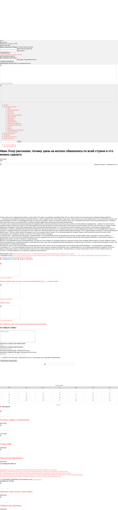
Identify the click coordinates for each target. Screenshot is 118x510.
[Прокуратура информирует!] (4, 454)
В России (7, 135)
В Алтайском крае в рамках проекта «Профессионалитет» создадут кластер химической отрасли (30, 476)
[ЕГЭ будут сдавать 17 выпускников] (4, 416)
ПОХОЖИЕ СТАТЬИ (9, 259)
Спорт (9, 126)
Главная (6, 105)
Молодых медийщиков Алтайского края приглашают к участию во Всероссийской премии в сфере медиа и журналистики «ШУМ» (41, 474)
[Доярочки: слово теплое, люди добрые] (4, 488)
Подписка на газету (10, 136)
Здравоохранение (13, 110)
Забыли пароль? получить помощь (11, 54)
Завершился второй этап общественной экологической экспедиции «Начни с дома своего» (28, 469)
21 (76, 397)
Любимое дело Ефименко (10, 506)
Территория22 (37, 479)
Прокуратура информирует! (11, 458)
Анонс (9, 128)
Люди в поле (5, 303)
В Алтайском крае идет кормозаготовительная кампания (23, 324)
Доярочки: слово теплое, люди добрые (16, 492)
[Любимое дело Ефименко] (4, 502)
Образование (11, 116)
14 (76, 395)
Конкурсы (10, 111)
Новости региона (9, 133)
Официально (11, 120)
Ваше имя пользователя (24, 48)
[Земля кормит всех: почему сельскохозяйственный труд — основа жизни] (10, 276)
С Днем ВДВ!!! (5, 444)
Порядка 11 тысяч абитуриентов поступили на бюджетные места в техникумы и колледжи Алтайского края (34, 471)
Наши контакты (9, 138)
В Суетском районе (10, 106)
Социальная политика (14, 125)
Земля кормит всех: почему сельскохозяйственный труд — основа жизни (29, 281)
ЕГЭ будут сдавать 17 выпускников (14, 420)
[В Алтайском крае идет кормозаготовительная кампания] (10, 319)
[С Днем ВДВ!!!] (4, 440)
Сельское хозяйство (14, 123)
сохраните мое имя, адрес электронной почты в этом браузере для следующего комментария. (31, 357)
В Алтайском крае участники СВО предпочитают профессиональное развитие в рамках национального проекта (35, 473)
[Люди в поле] (10, 297)
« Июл (58, 404)
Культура (10, 113)
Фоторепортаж (12, 131)
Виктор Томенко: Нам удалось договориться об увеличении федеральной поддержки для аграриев (43, 253)
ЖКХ (9, 108)
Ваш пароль (21, 50)
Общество (10, 118)
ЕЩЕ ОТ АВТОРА (26, 259)
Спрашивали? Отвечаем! (15, 130)
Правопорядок (12, 121)
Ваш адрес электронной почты (26, 59)
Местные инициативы (14, 115)
